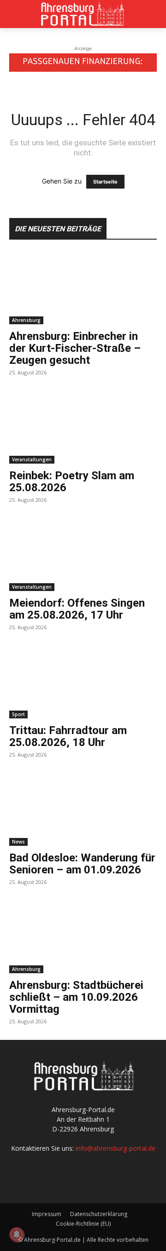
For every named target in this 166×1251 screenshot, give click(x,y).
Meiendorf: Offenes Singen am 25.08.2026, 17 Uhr (77, 609)
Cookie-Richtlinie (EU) (83, 1224)
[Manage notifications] (16, 1234)
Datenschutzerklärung (98, 1214)
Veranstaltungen (32, 459)
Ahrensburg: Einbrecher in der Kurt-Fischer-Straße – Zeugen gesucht (75, 348)
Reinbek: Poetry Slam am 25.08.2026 (71, 481)
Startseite (105, 181)
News (18, 841)
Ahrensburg (26, 320)
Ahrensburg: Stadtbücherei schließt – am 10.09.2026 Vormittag (76, 997)
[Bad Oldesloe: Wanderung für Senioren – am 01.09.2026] (83, 809)
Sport (18, 714)
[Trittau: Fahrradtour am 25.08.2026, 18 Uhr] (83, 682)
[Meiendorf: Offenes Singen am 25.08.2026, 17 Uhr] (83, 554)
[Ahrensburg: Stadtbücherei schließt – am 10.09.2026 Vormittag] (83, 937)
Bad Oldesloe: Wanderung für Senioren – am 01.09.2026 (82, 863)
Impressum (46, 1214)
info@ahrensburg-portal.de (115, 1148)
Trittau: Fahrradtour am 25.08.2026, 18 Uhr (68, 736)
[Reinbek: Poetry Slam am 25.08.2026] (83, 427)
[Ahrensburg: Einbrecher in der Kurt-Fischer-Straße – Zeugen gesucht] (83, 288)
